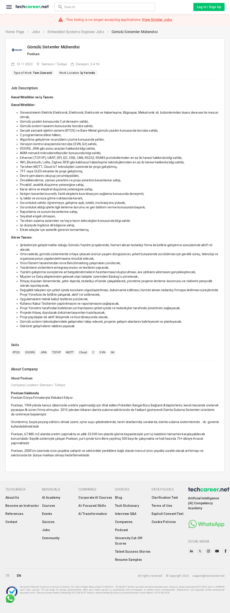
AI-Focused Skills (92, 505)
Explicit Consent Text (167, 514)
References (14, 514)
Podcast (121, 530)
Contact (11, 522)
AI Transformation (92, 514)
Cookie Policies (164, 522)
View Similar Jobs (157, 20)
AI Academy (51, 497)
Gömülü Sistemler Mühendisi (135, 32)
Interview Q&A (125, 514)
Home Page (14, 32)
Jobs (36, 32)
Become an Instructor (22, 505)
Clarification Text (165, 497)
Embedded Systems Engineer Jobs (75, 32)
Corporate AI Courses (95, 497)
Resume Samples (128, 559)
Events (47, 514)
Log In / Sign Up (209, 7)
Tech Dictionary (127, 505)
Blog (118, 497)
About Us (12, 497)
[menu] (9, 7)
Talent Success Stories (133, 551)
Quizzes (48, 522)
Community (51, 538)
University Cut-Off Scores (128, 540)
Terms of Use (162, 505)
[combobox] (107, 7)
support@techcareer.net (208, 575)
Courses (48, 505)
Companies (124, 522)
